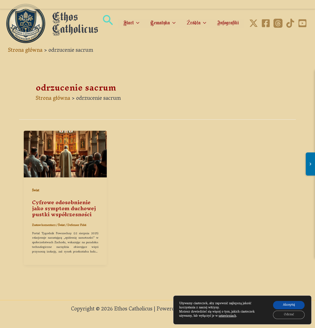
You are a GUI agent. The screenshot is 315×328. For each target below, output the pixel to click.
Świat (35, 191)
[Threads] (277, 23)
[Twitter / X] (253, 23)
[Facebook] (265, 23)
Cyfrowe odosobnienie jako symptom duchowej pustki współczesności (64, 208)
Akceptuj (289, 305)
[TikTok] (290, 23)
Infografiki (228, 23)
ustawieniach (227, 316)
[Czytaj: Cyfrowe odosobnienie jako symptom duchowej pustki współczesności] (65, 154)
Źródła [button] (194, 23)
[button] (107, 23)
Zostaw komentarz (44, 225)
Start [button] (128, 23)
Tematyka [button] (160, 23)
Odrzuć (289, 315)
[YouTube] (302, 23)
